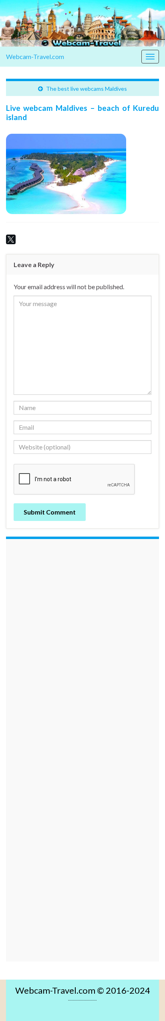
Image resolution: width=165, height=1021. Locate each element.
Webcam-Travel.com (35, 56)
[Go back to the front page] (82, 23)
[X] (11, 239)
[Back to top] (147, 1003)
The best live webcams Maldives (86, 88)
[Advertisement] (82, 655)
